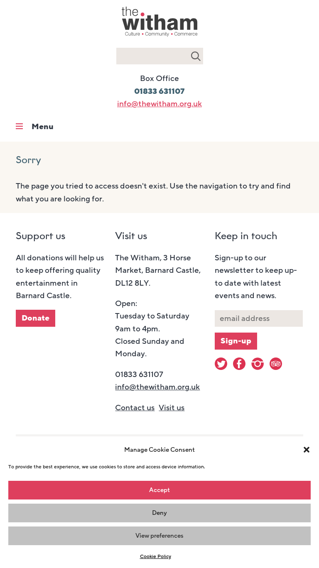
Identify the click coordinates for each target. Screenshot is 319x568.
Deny (159, 513)
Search (196, 56)
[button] (306, 450)
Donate (35, 318)
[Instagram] (257, 363)
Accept (159, 490)
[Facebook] (239, 363)
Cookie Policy (155, 556)
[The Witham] (159, 37)
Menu (43, 126)
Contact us (135, 407)
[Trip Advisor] (276, 363)
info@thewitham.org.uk (159, 103)
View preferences (159, 535)
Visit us (171, 407)
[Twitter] (221, 363)
